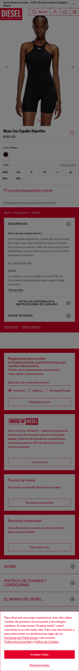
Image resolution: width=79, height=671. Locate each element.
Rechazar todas (39, 665)
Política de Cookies (46, 641)
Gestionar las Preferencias (21, 637)
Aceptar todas (39, 654)
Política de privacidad (18, 641)
